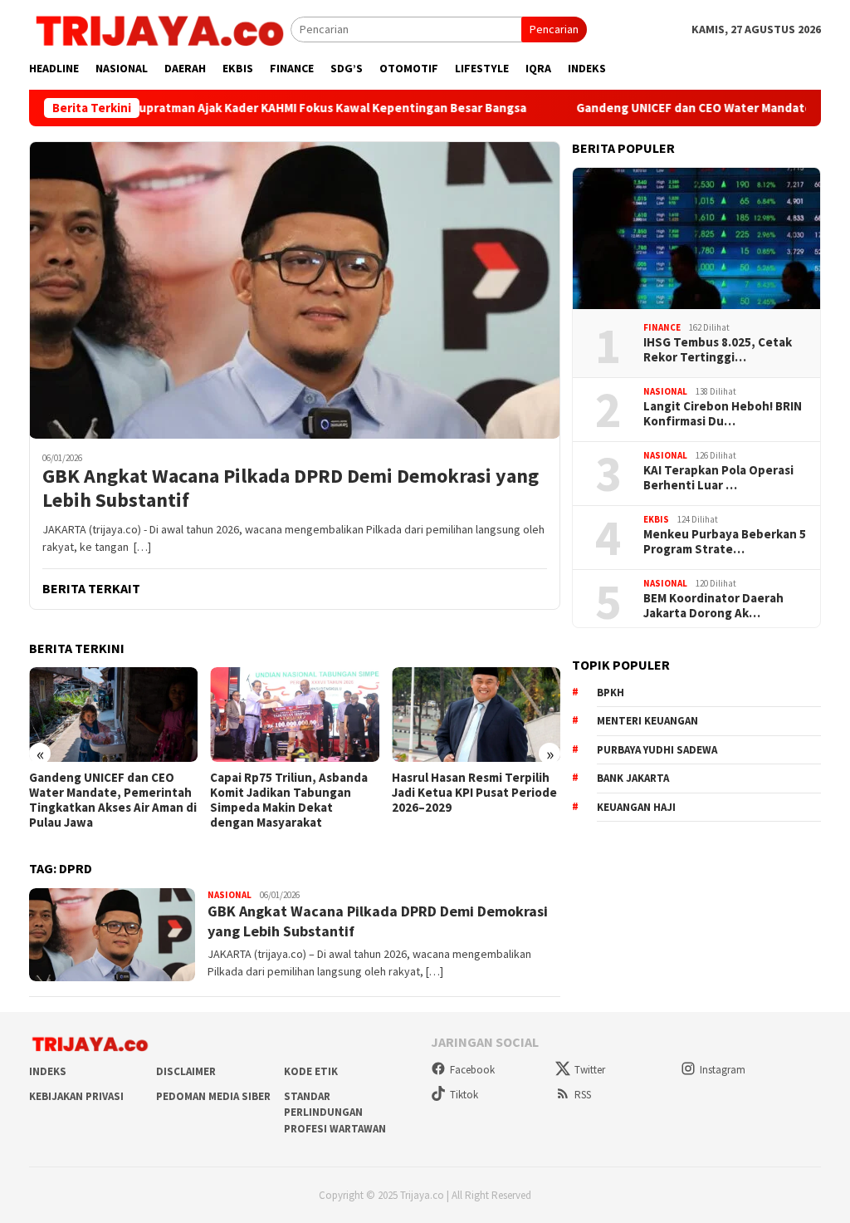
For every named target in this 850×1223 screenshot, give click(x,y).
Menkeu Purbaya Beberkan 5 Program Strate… (724, 542)
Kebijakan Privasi (76, 1096)
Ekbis (656, 519)
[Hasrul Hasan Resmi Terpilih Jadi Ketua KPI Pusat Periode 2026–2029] (476, 714)
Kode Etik (311, 1071)
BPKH (610, 692)
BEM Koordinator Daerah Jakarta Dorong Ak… (713, 606)
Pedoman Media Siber (213, 1096)
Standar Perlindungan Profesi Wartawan (335, 1112)
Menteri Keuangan (647, 721)
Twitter (589, 1070)
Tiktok (464, 1095)
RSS (582, 1095)
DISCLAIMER (186, 1071)
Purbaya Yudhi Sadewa (657, 750)
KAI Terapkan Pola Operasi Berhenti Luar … (718, 478)
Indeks (47, 1071)
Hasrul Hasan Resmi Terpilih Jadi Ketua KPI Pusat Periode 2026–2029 (474, 792)
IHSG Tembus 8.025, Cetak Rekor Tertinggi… (717, 350)
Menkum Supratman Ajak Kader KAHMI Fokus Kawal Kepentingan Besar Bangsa (263, 108)
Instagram (722, 1070)
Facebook (472, 1070)
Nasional (230, 895)
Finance (662, 327)
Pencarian (554, 29)
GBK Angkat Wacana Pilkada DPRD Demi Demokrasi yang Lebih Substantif (290, 488)
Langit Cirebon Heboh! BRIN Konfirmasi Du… (722, 414)
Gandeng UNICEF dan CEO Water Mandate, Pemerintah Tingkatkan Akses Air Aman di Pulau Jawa (113, 800)
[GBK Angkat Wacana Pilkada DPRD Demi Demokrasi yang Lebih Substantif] (294, 290)
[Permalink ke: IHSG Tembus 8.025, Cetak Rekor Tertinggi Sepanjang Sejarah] (696, 238)
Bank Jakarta (633, 778)
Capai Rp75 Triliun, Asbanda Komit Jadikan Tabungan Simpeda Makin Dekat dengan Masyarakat (289, 800)
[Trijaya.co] (160, 28)
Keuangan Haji (636, 807)
